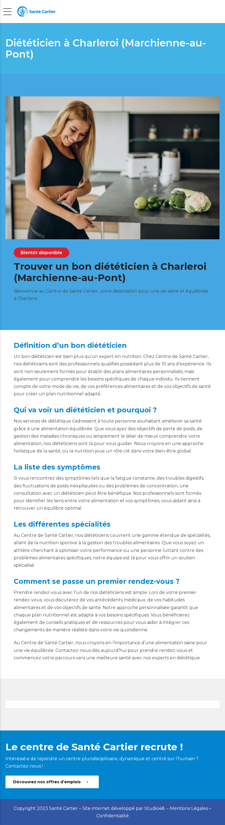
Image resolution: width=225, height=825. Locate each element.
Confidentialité (112, 815)
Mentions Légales (189, 808)
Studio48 (154, 808)
